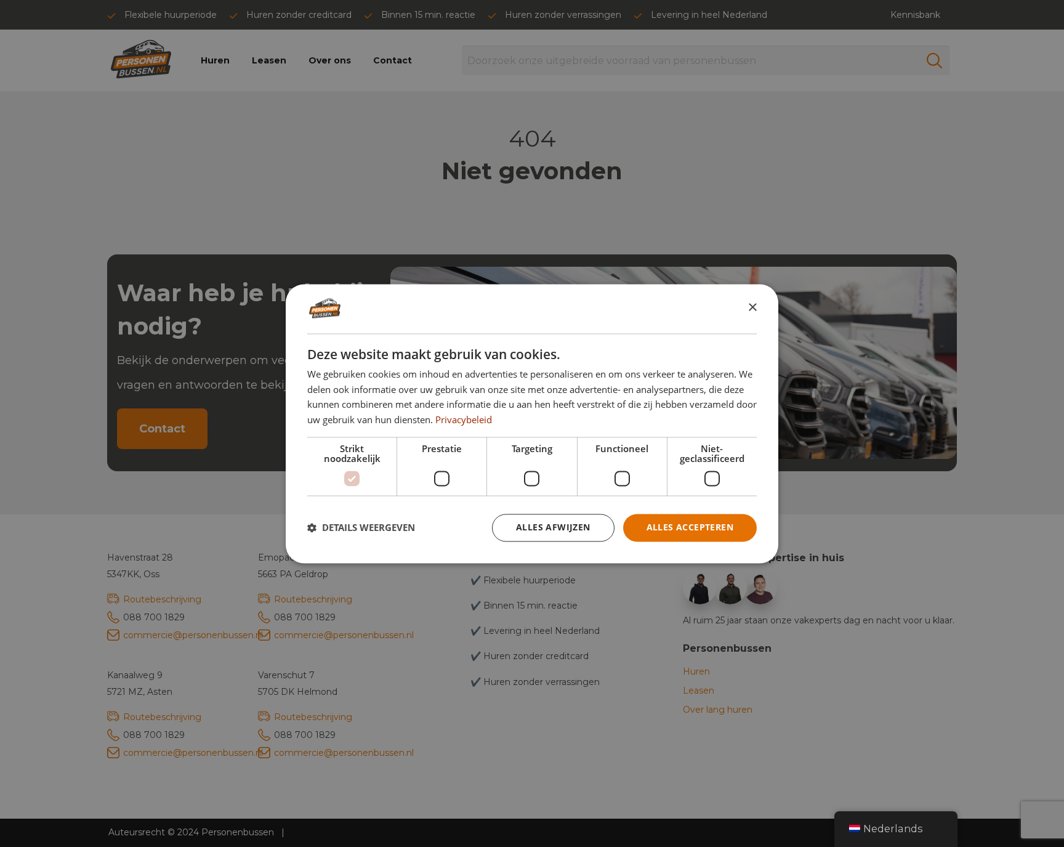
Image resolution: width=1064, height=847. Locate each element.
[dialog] (532, 423)
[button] (361, 528)
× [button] (752, 307)
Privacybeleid (463, 420)
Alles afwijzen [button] (553, 527)
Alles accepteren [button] (690, 527)
